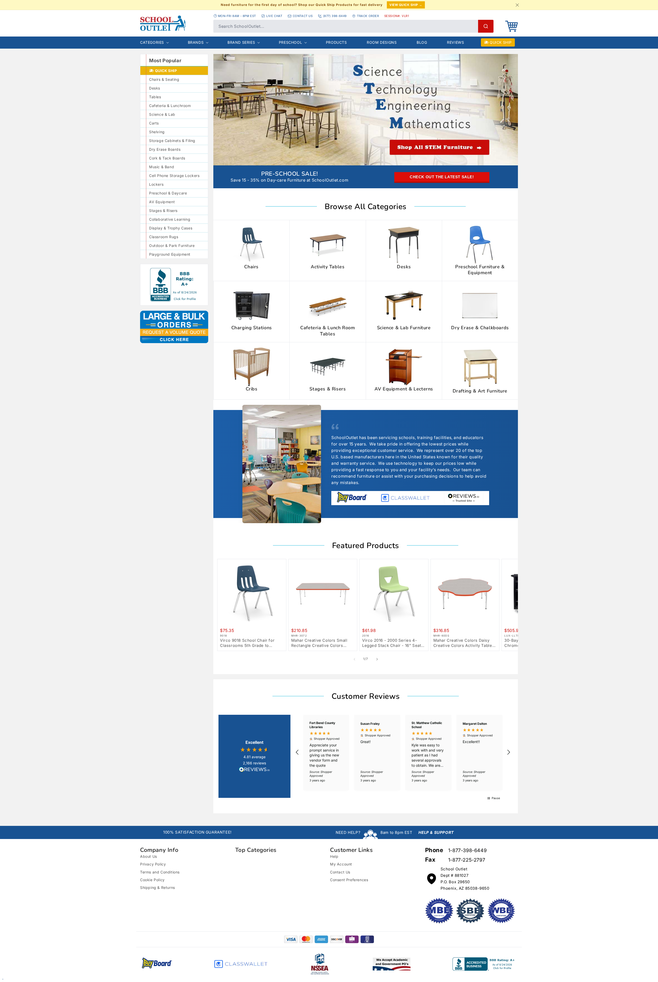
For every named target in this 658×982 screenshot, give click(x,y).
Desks (154, 88)
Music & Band (161, 167)
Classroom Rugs (163, 237)
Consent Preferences (349, 880)
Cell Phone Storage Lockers (174, 175)
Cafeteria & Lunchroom (170, 105)
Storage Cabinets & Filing (172, 140)
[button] (511, 26)
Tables (155, 97)
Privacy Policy (153, 864)
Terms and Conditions (160, 872)
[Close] (517, 5)
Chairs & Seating (164, 79)
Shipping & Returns (157, 887)
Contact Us (340, 872)
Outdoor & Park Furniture (172, 245)
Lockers (156, 184)
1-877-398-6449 (467, 850)
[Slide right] (377, 659)
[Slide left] (354, 659)
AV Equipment (162, 202)
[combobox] (353, 26)
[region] (402, 752)
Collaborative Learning (169, 219)
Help (334, 856)
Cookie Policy (152, 880)
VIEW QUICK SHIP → (405, 5)
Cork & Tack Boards (167, 158)
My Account (341, 864)
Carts (154, 123)
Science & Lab (162, 114)
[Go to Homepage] (163, 23)
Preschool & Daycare (168, 193)
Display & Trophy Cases (170, 228)
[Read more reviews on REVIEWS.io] (254, 770)
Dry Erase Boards (165, 149)
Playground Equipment (169, 254)
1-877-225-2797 (466, 860)
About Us (148, 856)
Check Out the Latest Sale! (442, 177)
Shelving (157, 132)
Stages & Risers (163, 210)
